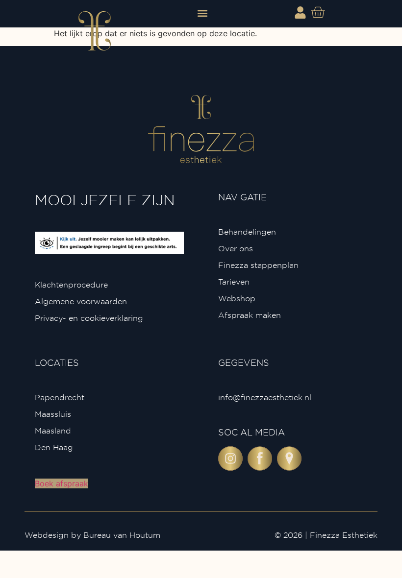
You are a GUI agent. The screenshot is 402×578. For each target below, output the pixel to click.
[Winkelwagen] (317, 12)
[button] (203, 13)
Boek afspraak (61, 483)
